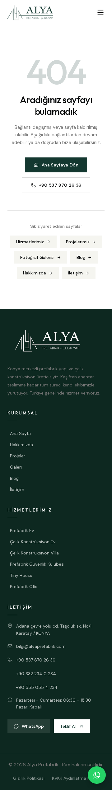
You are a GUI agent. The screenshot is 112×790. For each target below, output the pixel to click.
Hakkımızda (34, 273)
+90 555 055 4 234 (37, 687)
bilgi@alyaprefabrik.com (41, 646)
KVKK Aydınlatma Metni (75, 778)
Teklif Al (68, 726)
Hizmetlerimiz (30, 242)
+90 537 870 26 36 (60, 185)
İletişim (75, 273)
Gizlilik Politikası (28, 778)
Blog (81, 257)
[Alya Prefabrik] (30, 12)
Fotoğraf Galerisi (37, 257)
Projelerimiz (78, 242)
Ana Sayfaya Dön (60, 165)
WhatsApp (33, 726)
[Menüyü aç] (100, 12)
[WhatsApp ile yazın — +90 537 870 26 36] (97, 775)
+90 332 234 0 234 (36, 673)
